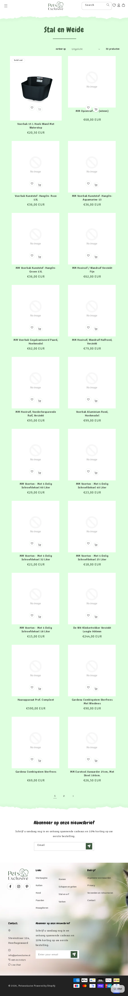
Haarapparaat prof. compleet (36, 699)
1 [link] (55, 796)
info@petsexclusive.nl (19, 955)
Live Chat (16, 964)
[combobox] (97, 6)
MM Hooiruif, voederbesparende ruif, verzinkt (36, 413)
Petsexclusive (25, 985)
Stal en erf (64, 894)
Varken (62, 901)
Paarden (40, 900)
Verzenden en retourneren (100, 892)
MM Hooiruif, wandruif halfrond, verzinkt (92, 341)
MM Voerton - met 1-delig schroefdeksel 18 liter (36, 629)
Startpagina (41, 877)
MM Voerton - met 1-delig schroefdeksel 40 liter (92, 485)
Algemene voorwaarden (99, 877)
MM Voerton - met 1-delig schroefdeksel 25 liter (92, 557)
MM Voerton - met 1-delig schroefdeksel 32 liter (36, 557)
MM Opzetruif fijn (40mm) (92, 111)
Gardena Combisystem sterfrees (36, 771)
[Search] (108, 4)
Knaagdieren (42, 907)
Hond (38, 892)
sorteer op (61, 48)
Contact (91, 900)
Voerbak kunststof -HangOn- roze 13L (36, 197)
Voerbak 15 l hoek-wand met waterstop (35, 125)
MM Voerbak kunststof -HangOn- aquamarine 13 (92, 197)
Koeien (62, 879)
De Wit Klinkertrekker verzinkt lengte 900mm (92, 629)
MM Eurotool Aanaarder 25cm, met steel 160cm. (92, 773)
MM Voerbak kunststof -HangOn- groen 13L (36, 269)
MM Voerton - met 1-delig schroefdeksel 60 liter (36, 485)
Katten (39, 885)
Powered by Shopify (44, 985)
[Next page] (73, 796)
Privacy (91, 885)
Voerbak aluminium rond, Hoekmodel (92, 413)
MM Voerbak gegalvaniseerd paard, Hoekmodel (36, 341)
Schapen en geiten (67, 886)
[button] (6, 5)
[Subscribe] (89, 846)
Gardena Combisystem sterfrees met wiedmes (92, 701)
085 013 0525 (18, 960)
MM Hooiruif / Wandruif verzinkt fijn (92, 269)
